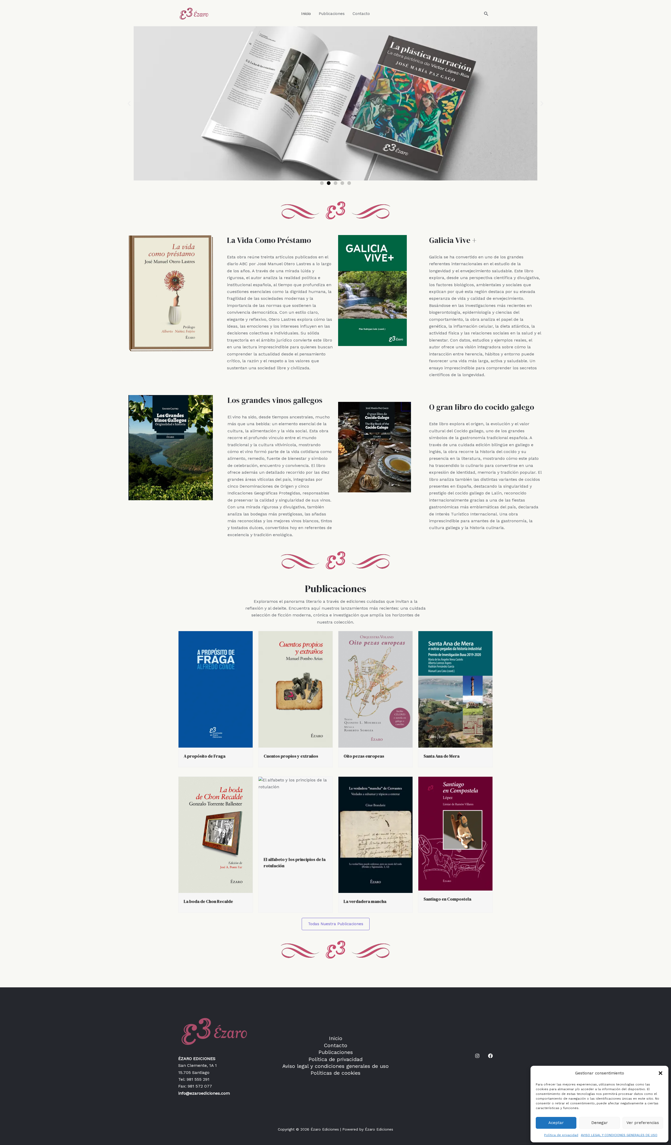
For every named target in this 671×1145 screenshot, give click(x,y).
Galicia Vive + (453, 240)
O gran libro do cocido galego (481, 407)
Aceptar (556, 1122)
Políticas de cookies (335, 1073)
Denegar (599, 1122)
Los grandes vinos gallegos (275, 400)
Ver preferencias (642, 1122)
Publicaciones (332, 13)
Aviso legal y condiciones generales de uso (335, 1066)
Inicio (306, 13)
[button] (660, 1073)
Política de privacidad (561, 1135)
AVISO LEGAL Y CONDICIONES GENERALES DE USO (619, 1135)
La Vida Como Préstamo (269, 240)
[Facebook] (490, 1055)
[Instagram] (477, 1055)
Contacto (361, 13)
